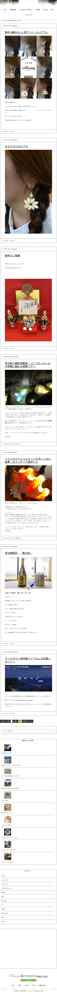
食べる (3, 921)
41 (17, 721)
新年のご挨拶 (12, 255)
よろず (3, 875)
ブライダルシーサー (6, 888)
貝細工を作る (18, 538)
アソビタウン (12, 131)
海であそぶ (17, 444)
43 (23, 721)
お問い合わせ (42, 985)
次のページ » (29, 721)
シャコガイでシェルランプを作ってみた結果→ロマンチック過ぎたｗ (28, 460)
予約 (20, 985)
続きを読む (7, 436)
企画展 (3, 892)
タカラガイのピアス (16, 146)
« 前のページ (4, 721)
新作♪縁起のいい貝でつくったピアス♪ (26, 32)
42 (20, 721)
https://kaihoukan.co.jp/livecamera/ (24, 700)
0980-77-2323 (42, 976)
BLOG (33, 985)
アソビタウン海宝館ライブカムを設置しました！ (28, 660)
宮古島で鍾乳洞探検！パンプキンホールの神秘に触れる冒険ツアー (28, 365)
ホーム (13, 985)
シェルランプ (4, 884)
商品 (2, 896)
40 (13, 721)
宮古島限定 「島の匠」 (19, 553)
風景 (2, 917)
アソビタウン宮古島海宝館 (8, 2)
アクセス (26, 985)
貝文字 (3, 909)
